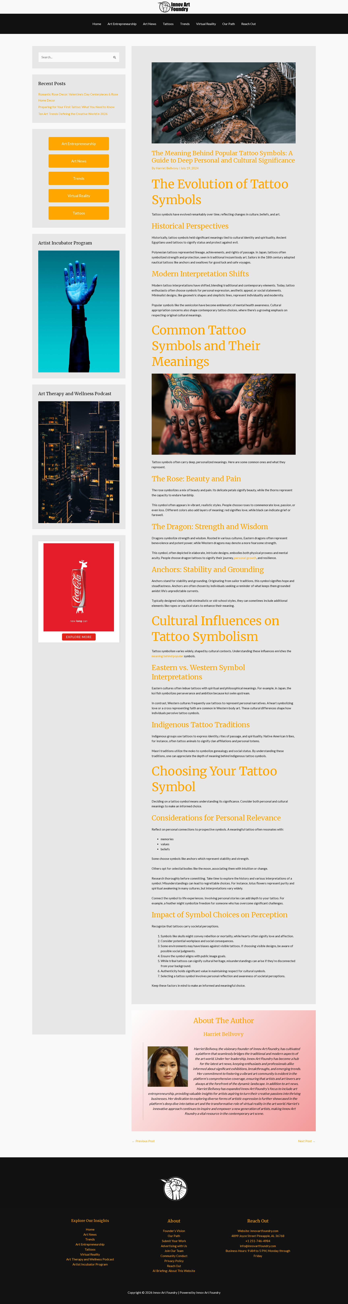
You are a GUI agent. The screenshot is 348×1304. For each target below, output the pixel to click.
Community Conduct (174, 1256)
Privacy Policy (174, 1261)
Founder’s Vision (174, 1231)
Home (96, 24)
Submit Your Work (174, 1241)
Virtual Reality (206, 24)
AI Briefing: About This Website (174, 1271)
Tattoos (168, 24)
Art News (149, 24)
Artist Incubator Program (90, 1264)
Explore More (79, 637)
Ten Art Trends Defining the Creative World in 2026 (73, 114)
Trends (185, 24)
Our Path (228, 24)
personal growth (245, 558)
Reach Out (248, 24)
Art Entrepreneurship (122, 24)
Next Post (306, 1141)
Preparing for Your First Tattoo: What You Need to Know (76, 107)
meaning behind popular (167, 656)
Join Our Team (174, 1251)
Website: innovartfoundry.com (258, 1231)
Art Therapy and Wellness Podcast (90, 1259)
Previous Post (143, 1141)
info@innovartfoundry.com (258, 1246)
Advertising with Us (174, 1246)
